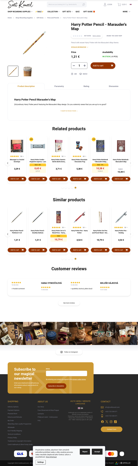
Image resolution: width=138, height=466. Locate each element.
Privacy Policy (12, 437)
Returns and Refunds (15, 417)
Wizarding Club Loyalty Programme (19, 424)
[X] (106, 421)
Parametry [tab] (59, 86)
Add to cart (98, 65)
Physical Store (12, 413)
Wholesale (11, 427)
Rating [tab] (86, 86)
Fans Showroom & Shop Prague (48, 410)
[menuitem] (20, 11)
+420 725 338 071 (111, 411)
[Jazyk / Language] (131, 4)
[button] (62, 187)
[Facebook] (102, 421)
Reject (84, 452)
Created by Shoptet (107, 463)
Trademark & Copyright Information (19, 441)
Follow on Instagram (71, 352)
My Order (11, 420)
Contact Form (111, 429)
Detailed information (78, 47)
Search (83, 4)
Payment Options (13, 410)
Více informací (51, 457)
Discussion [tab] (113, 86)
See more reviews (69, 303)
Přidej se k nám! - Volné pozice (48, 417)
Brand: (114, 36)
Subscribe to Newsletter (56, 386)
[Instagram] (111, 421)
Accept (97, 452)
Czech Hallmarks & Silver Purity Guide (20, 444)
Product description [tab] (26, 86)
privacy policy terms (79, 379)
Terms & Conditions (14, 434)
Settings (40, 462)
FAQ (39, 420)
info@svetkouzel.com (112, 407)
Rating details (97, 36)
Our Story (41, 407)
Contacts (41, 414)
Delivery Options (13, 407)
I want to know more (68, 111)
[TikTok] (115, 421)
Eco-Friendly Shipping (15, 431)
